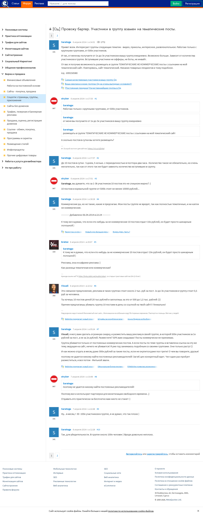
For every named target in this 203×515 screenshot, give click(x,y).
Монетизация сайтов (17, 48)
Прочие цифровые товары (21, 155)
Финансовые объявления (21, 80)
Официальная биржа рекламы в (111, 366)
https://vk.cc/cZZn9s (96, 148)
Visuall (64, 285)
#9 (98, 409)
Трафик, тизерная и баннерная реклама (24, 113)
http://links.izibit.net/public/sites (92, 276)
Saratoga (66, 42)
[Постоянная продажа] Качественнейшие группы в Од (93, 87)
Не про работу (13, 167)
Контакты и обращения (166, 489)
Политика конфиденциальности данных (174, 476)
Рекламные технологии (64, 481)
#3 (96, 178)
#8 (96, 376)
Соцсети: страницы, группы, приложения (22, 98)
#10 (98, 429)
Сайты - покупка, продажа (21, 91)
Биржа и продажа (15, 73)
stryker (65, 98)
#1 (96, 98)
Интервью (58, 472)
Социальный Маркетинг (18, 61)
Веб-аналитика (60, 485)
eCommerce (109, 485)
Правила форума (11, 489)
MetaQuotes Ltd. (174, 499)
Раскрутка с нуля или (73, 232)
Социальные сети (112, 472)
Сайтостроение (14, 55)
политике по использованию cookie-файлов (131, 510)
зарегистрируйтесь (157, 453)
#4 (98, 199)
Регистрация (192, 3)
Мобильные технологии (65, 468)
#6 (95, 285)
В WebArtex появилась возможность (142, 366)
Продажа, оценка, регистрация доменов (24, 122)
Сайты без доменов (18, 105)
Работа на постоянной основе (23, 85)
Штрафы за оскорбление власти (111, 319)
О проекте (160, 468)
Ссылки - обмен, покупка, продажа (21, 131)
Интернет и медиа (113, 481)
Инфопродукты (15, 149)
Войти (176, 3)
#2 (98, 158)
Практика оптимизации (18, 36)
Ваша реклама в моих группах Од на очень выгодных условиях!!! (98, 83)
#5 (95, 242)
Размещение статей (18, 143)
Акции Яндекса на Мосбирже (140, 319)
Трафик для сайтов (15, 42)
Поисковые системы (16, 29)
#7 (98, 329)
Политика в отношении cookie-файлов (173, 480)
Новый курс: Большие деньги (97, 232)
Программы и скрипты (19, 138)
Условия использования (166, 472)
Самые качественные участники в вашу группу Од (91, 79)
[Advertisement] (101, 16)
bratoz (64, 241)
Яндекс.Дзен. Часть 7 (121, 232)
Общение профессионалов (20, 67)
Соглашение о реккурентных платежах (174, 485)
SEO (55, 477)
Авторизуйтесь (134, 453)
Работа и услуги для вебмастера (23, 161)
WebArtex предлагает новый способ (80, 319)
